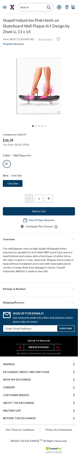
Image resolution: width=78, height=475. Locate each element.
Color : (7, 155)
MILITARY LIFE (12, 410)
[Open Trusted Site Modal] (54, 450)
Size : (6, 175)
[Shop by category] (5, 7)
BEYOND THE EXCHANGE (19, 418)
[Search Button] (49, 7)
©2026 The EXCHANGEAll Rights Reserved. (39, 440)
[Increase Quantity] (49, 198)
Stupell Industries (13, 43)
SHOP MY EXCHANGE (17, 379)
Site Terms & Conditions (20, 429)
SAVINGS (9, 364)
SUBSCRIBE (65, 328)
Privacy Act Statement (58, 429)
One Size (13, 183)
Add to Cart (39, 211)
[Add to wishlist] (58, 39)
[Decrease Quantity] (29, 198)
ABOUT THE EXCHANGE (18, 402)
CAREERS (9, 387)
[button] (39, 289)
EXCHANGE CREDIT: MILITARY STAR (26, 372)
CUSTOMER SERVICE (16, 395)
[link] (45, 39)
